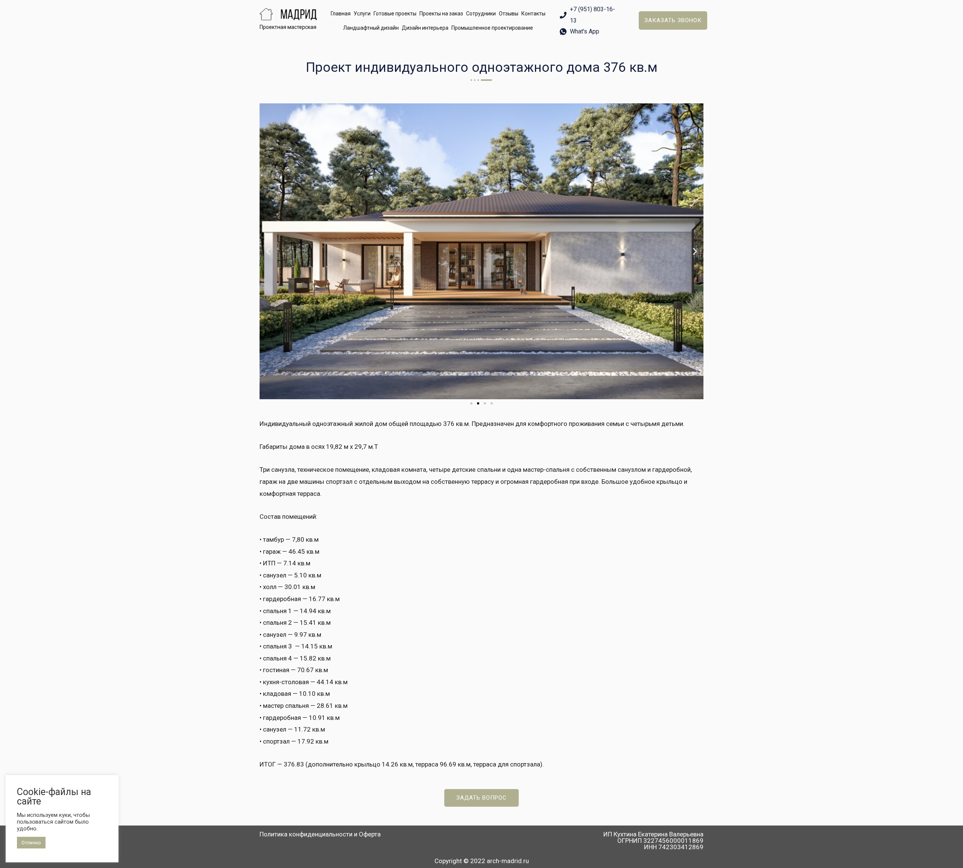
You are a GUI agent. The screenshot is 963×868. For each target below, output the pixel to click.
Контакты (533, 14)
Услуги (362, 14)
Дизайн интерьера (425, 28)
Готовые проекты (395, 14)
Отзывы (508, 14)
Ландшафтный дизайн (371, 28)
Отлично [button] (31, 842)
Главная (341, 14)
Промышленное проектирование (492, 28)
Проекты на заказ (441, 14)
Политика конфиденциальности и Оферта (320, 834)
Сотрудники (481, 14)
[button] (673, 20)
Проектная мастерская (288, 27)
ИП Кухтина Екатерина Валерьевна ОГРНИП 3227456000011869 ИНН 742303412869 (653, 840)
